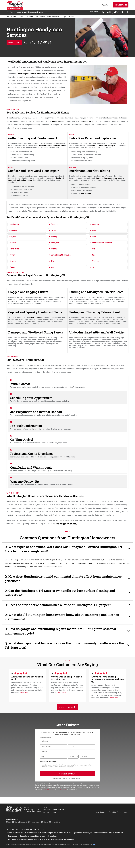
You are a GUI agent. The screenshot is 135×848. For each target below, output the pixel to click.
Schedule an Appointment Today (65, 524)
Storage (13, 261)
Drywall (13, 237)
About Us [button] (105, 5)
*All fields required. (45, 737)
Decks (53, 230)
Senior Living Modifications (61, 255)
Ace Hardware (101, 812)
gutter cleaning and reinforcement (51, 146)
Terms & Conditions (49, 789)
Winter (12, 267)
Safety (12, 255)
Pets (93, 249)
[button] (67, 550)
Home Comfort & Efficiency (102, 243)
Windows (95, 261)
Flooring (54, 237)
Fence (94, 237)
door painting (86, 193)
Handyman (55, 243)
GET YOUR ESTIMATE (67, 774)
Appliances (14, 224)
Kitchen (54, 249)
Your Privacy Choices (86, 844)
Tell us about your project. (48, 761)
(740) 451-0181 (116, 12)
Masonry (13, 230)
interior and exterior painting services (110, 178)
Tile (52, 261)
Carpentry (95, 224)
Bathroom (54, 224)
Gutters (13, 243)
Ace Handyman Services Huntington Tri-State (35, 74)
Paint (94, 267)
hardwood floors (35, 318)
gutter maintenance (54, 121)
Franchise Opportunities (118, 812)
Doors (94, 230)
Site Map (54, 844)
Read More (24, 693)
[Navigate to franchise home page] (15, 5)
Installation (14, 249)
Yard (52, 267)
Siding (94, 255)
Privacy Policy (62, 789)
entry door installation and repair (103, 146)
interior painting (89, 121)
